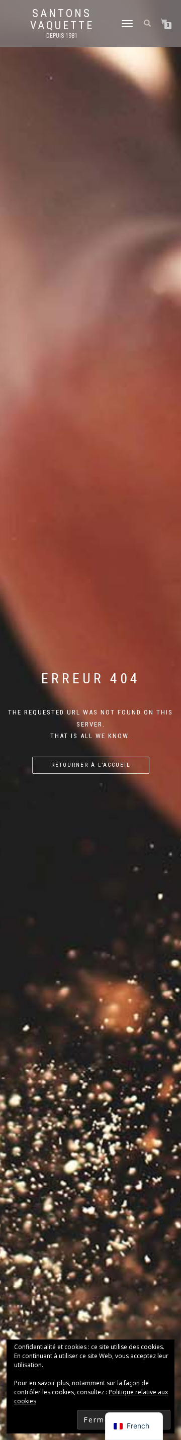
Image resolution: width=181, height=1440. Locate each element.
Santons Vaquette (62, 20)
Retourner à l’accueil (90, 765)
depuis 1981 (61, 35)
